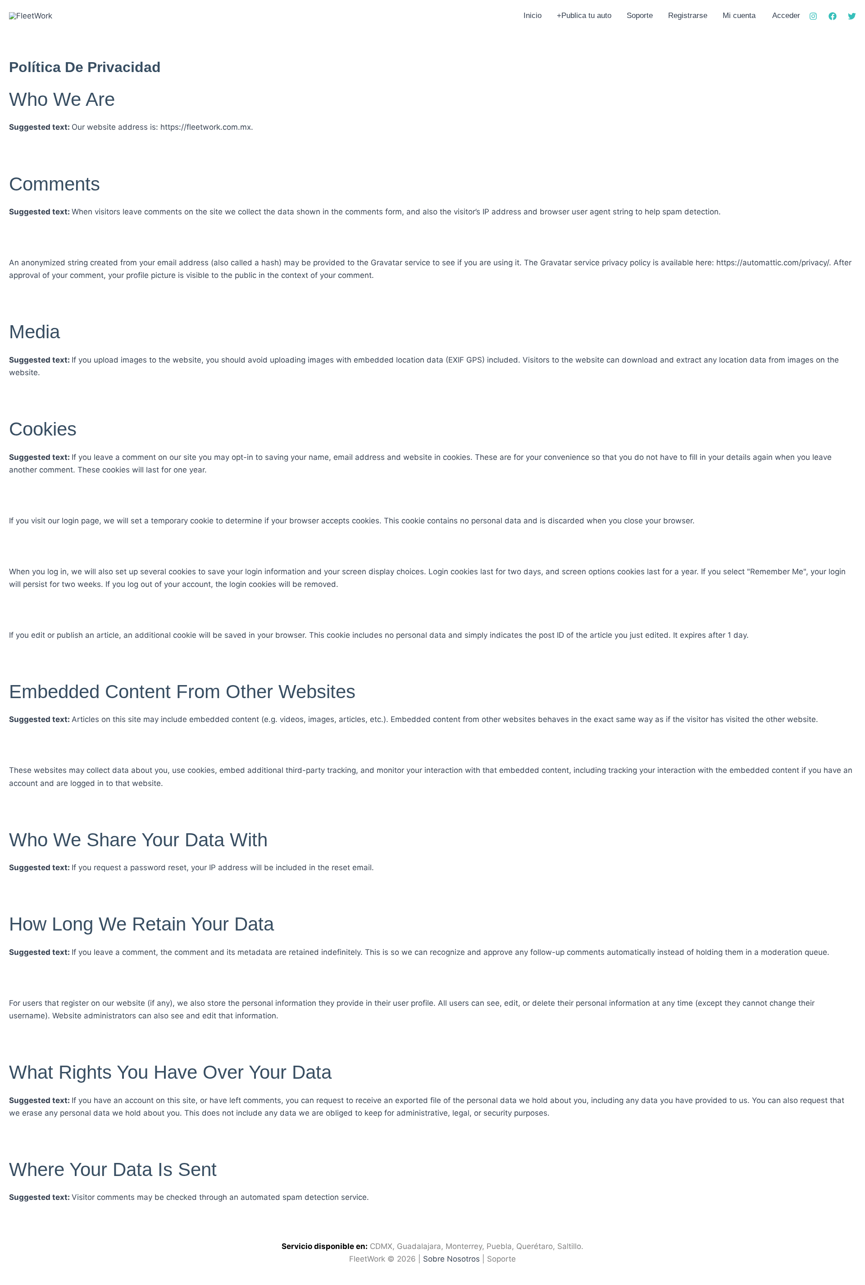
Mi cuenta (739, 15)
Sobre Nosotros (451, 1258)
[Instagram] (813, 16)
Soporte (640, 15)
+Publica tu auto (584, 15)
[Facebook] (833, 16)
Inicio (533, 15)
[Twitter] (852, 16)
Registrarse (687, 15)
